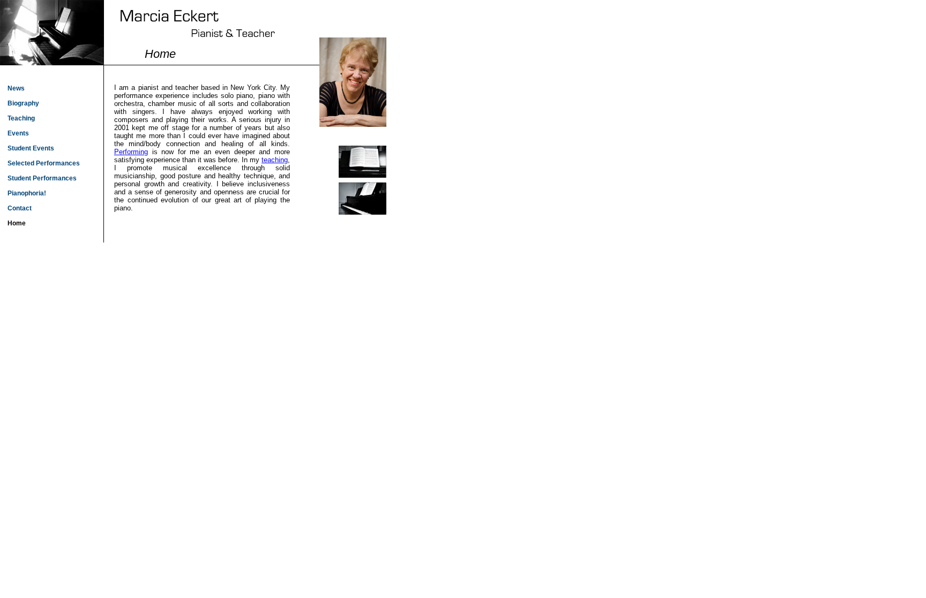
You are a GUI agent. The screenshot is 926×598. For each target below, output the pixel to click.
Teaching (21, 118)
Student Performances (42, 178)
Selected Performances (44, 163)
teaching (275, 160)
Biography (23, 103)
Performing (131, 152)
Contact (20, 208)
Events (18, 133)
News (16, 88)
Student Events (31, 148)
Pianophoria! (27, 193)
